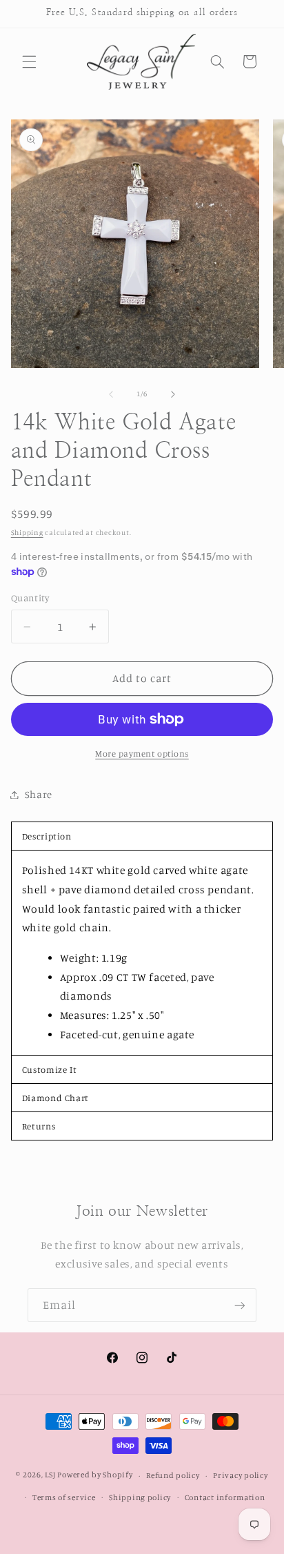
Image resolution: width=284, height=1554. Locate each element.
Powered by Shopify (94, 1475)
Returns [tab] (38, 1125)
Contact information (225, 1497)
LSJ (50, 1475)
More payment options (142, 753)
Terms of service (64, 1497)
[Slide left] (111, 394)
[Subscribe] (240, 1305)
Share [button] (38, 794)
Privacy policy (240, 1475)
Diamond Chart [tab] (55, 1097)
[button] (29, 61)
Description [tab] (47, 836)
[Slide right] (173, 394)
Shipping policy (140, 1497)
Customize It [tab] (49, 1069)
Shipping (27, 532)
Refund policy (173, 1475)
